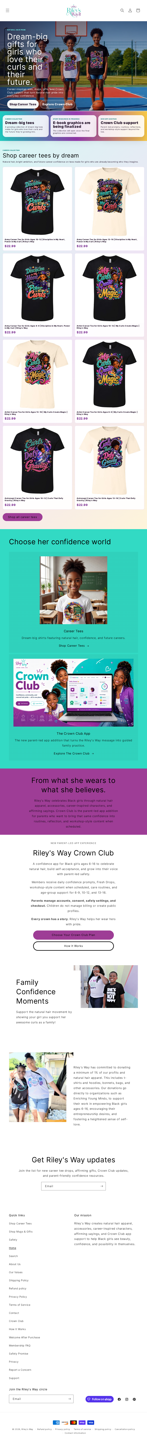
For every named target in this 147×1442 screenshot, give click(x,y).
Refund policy (18, 1288)
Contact (14, 1312)
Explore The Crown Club (71, 753)
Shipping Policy (19, 1280)
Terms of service (82, 1429)
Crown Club (16, 1320)
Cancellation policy (125, 1429)
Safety (13, 1239)
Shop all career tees (22, 517)
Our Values (16, 1272)
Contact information (75, 1433)
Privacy (13, 1361)
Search (13, 1256)
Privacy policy (62, 1429)
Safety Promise (18, 1353)
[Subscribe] (102, 1186)
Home (12, 1247)
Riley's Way (27, 1429)
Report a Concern (20, 1369)
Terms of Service (19, 1304)
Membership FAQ (19, 1345)
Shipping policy (103, 1429)
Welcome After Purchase (24, 1337)
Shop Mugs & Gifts (20, 1231)
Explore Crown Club (57, 104)
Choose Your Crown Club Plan (73, 935)
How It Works (73, 946)
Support (14, 1378)
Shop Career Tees (23, 104)
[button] (7, 10)
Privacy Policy (18, 1296)
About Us (15, 1264)
